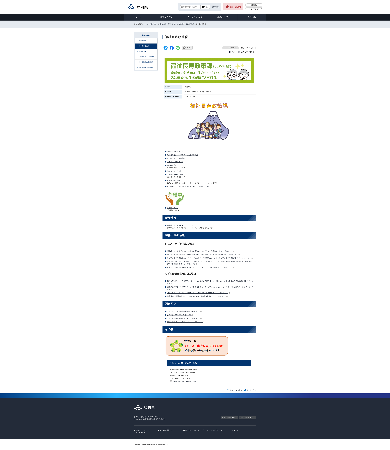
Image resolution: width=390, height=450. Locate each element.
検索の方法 (215, 7)
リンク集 (235, 430)
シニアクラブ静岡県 (179, 315)
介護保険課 (142, 51)
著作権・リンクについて (144, 430)
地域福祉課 (142, 40)
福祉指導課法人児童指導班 (147, 57)
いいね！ (188, 47)
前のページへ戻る (236, 390)
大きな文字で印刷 (248, 52)
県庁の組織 (171, 24)
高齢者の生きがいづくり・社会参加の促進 (182, 155)
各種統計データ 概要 (175, 174)
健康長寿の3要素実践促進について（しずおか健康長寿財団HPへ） (196, 296)
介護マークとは (172, 208)
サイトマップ (140, 432)
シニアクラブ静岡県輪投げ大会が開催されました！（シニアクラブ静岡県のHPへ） (202, 254)
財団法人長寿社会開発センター (183, 318)
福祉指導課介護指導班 (146, 62)
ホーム (138, 17)
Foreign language (253, 9)
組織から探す (223, 17)
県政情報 (252, 17)
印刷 (233, 52)
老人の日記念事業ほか (175, 162)
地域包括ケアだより (174, 171)
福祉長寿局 (190, 24)
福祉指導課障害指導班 (146, 67)
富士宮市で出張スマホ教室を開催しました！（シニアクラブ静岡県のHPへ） (200, 267)
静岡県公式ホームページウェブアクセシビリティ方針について (203, 430)
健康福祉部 (180, 24)
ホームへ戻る (251, 390)
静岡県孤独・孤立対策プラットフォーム (181, 225)
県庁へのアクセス (246, 417)
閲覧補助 (254, 5)
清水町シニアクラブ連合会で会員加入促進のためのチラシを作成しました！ (199, 251)
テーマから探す (195, 17)
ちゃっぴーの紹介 (173, 180)
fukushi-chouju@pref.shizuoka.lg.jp (185, 381)
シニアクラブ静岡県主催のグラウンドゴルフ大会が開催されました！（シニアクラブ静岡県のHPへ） (209, 258)
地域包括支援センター (175, 151)
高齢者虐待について (174, 165)
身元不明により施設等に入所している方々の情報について (188, 186)
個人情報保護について (167, 430)
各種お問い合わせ (228, 417)
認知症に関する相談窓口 (176, 158)
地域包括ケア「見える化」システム (185, 322)
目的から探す (166, 17)
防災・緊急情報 (235, 7)
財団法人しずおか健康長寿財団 (183, 311)
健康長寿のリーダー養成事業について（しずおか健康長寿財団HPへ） (197, 293)
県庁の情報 (162, 24)
